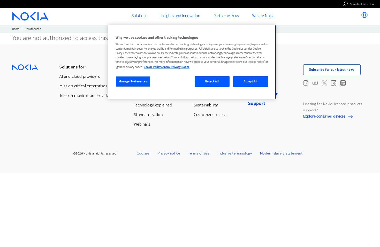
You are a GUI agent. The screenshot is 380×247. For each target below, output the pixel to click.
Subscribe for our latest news (332, 70)
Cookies (143, 153)
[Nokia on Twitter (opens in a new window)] (324, 83)
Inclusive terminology (235, 153)
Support (256, 103)
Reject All (212, 81)
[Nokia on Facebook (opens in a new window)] (333, 83)
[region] (192, 62)
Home (15, 29)
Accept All (251, 81)
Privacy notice (169, 153)
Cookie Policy (152, 67)
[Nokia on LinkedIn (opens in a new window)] (343, 83)
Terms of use (198, 153)
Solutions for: (72, 67)
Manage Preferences (133, 81)
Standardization (148, 114)
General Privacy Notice (175, 67)
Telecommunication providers (85, 95)
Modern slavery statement (281, 153)
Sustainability (206, 105)
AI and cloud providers (79, 76)
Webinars (142, 124)
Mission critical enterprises (83, 85)
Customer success (210, 114)
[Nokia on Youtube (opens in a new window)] (315, 83)
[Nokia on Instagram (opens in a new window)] (305, 83)
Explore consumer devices (324, 117)
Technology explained (153, 105)
